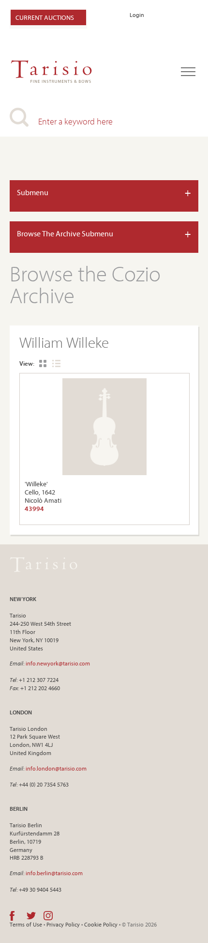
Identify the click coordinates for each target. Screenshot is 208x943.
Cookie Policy (101, 924)
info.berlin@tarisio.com (54, 873)
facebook (12, 916)
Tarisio (43, 564)
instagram (48, 916)
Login (137, 14)
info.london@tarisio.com (56, 768)
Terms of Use (26, 924)
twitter (31, 916)
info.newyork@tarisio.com (58, 663)
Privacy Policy (63, 924)
